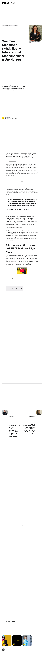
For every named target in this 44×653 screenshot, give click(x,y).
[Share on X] (8, 288)
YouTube (25, 264)
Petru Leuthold (12, 161)
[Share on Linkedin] (16, 288)
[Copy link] (21, 288)
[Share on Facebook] (12, 288)
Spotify (9, 264)
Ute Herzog (15, 25)
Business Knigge (5, 25)
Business (10, 25)
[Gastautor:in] (4, 644)
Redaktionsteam (7, 117)
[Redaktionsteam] (3, 118)
